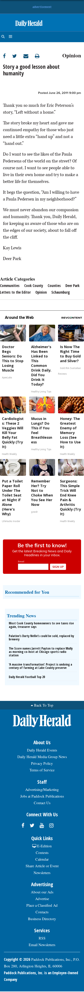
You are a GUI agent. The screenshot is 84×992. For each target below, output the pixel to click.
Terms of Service (42, 769)
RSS (42, 938)
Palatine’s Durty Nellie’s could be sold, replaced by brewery (41, 638)
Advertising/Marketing (42, 789)
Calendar (42, 859)
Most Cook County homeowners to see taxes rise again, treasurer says (41, 625)
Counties (54, 285)
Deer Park (72, 285)
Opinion (71, 55)
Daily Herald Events (42, 750)
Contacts (42, 911)
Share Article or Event (42, 865)
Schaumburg (60, 292)
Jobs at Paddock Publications (42, 796)
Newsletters (42, 872)
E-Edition (44, 845)
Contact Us (42, 802)
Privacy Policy (42, 763)
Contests (42, 852)
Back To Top (43, 705)
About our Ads (42, 892)
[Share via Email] (29, 56)
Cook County (33, 285)
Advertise (42, 898)
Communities (10, 285)
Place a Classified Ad (42, 905)
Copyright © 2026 (17, 959)
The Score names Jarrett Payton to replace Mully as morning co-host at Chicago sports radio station (41, 651)
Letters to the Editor (15, 292)
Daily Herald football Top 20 (27, 677)
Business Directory (42, 918)
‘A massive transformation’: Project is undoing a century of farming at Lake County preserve (40, 666)
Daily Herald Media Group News (42, 756)
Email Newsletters (42, 944)
